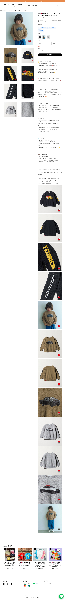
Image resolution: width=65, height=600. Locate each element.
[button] (54, 5)
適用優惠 (40, 24)
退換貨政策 (37, 597)
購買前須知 (13, 6)
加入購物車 (49, 54)
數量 (39, 48)
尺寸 (39, 40)
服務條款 (27, 597)
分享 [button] (41, 58)
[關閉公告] (63, 1)
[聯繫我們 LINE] (61, 596)
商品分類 (13, 4)
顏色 (39, 33)
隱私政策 (32, 597)
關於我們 (20, 4)
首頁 (5, 4)
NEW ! (9, 4)
